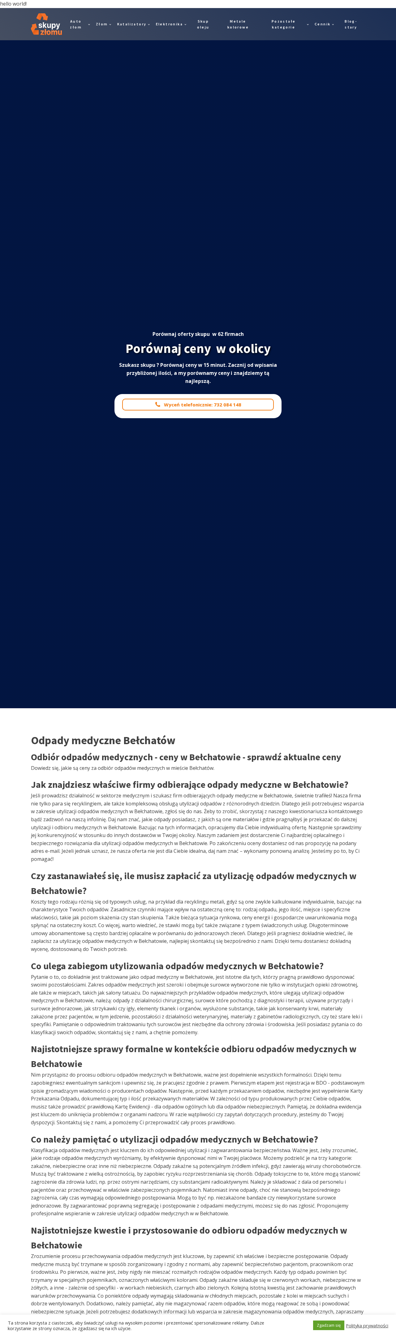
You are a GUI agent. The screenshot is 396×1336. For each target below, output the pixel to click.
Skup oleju (203, 24)
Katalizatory (132, 24)
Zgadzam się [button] (329, 1325)
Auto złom (76, 24)
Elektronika (169, 24)
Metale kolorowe (238, 24)
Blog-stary (351, 24)
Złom (102, 24)
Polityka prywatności (367, 1325)
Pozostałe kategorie (284, 24)
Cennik (322, 24)
